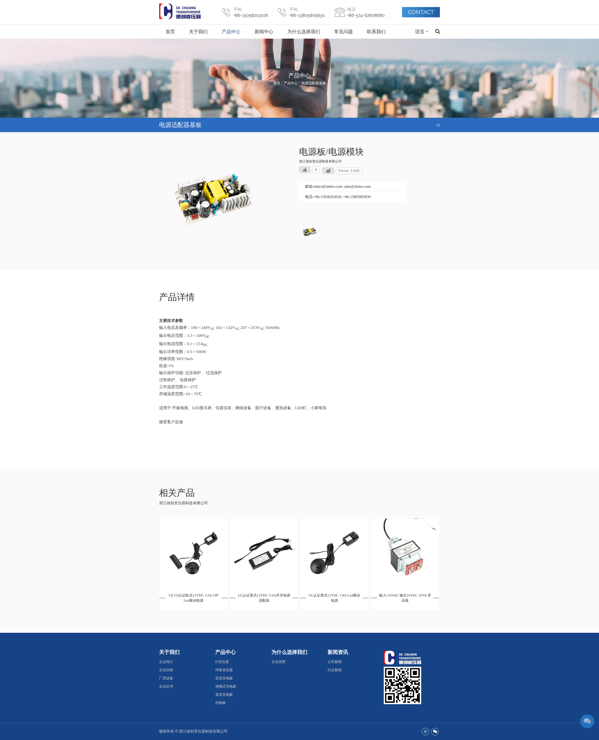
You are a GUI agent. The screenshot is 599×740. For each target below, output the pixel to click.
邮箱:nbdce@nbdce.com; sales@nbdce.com (338, 186)
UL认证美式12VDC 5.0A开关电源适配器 (264, 598)
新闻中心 (264, 31)
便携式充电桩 (225, 686)
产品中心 (231, 31)
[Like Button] (305, 169)
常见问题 (343, 31)
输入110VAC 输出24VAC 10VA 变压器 (405, 598)
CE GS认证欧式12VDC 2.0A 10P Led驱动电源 (193, 598)
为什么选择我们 (303, 31)
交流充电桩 (224, 678)
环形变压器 (224, 670)
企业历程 (166, 670)
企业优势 (278, 662)
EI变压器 (222, 662)
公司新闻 (335, 662)
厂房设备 (166, 678)
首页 (170, 31)
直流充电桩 (224, 694)
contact (421, 12)
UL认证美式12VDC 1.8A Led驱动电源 (334, 598)
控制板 (220, 703)
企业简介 (166, 662)
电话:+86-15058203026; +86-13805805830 (338, 197)
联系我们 (376, 31)
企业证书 (166, 686)
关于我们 (198, 31)
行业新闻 (335, 670)
